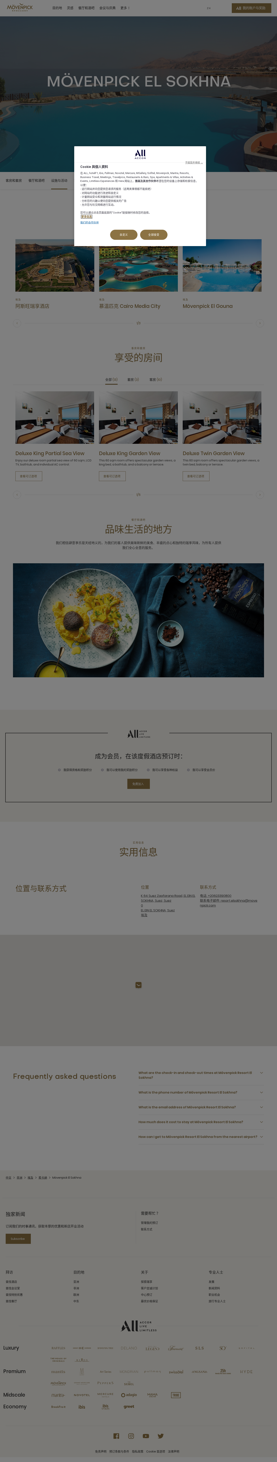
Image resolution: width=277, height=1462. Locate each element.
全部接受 (153, 234)
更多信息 (86, 216)
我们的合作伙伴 (89, 222)
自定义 (124, 234)
